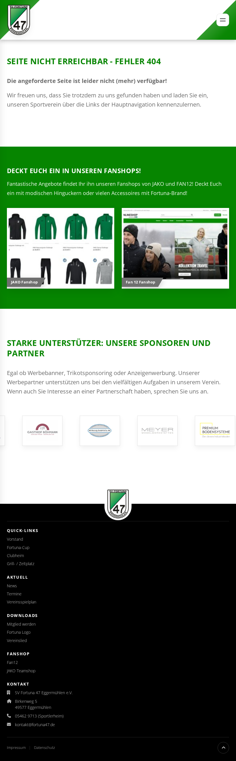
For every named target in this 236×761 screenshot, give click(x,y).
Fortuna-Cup (18, 547)
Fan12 (12, 662)
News (12, 585)
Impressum (16, 747)
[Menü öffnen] (222, 20)
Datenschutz (44, 747)
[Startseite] (19, 20)
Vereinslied (17, 640)
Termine (14, 594)
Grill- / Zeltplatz (20, 563)
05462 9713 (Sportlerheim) (39, 716)
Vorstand (15, 539)
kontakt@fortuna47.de (35, 724)
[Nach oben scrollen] (223, 748)
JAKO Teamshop (21, 670)
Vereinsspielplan (21, 602)
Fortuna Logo (19, 632)
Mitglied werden (21, 624)
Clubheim (15, 555)
